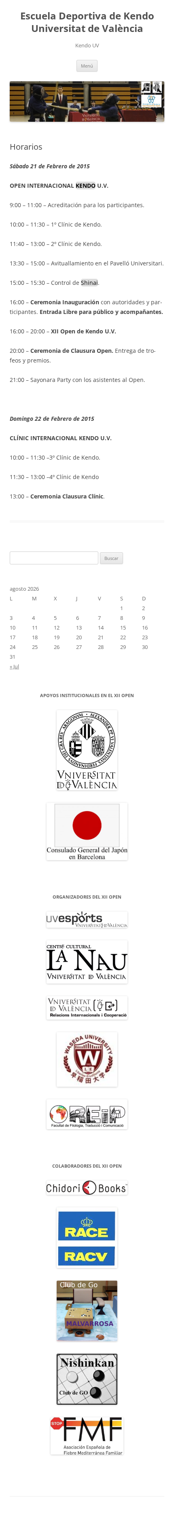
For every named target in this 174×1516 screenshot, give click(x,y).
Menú (87, 66)
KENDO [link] (85, 185)
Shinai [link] (89, 282)
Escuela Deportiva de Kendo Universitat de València (87, 22)
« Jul (14, 666)
